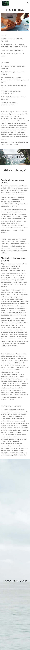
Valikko (27, 3)
